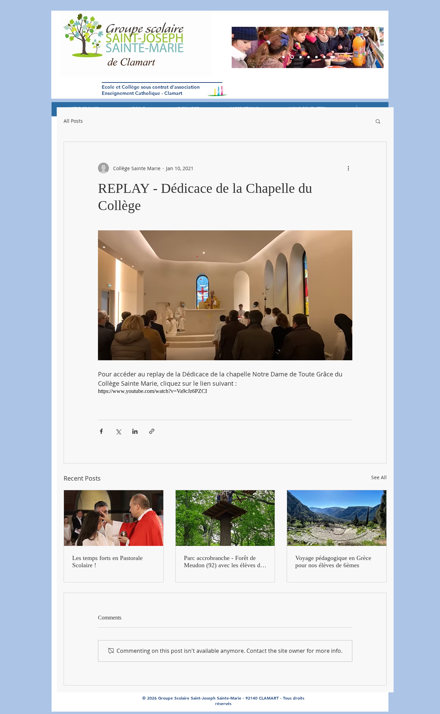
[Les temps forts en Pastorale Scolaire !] (113, 518)
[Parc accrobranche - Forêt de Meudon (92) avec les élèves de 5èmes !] (225, 518)
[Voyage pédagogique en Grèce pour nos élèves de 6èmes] (336, 518)
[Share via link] (151, 431)
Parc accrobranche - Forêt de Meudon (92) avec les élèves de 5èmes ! (223, 561)
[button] (378, 121)
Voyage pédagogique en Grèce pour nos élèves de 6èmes (333, 561)
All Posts (73, 121)
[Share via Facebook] (101, 431)
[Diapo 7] (332, 57)
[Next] (374, 47)
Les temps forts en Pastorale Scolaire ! (107, 561)
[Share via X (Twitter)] (118, 431)
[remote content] (225, 391)
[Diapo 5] (292, 57)
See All (379, 477)
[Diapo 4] (316, 57)
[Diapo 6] (300, 57)
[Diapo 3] (283, 57)
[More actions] (348, 168)
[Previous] (241, 47)
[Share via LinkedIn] (135, 431)
